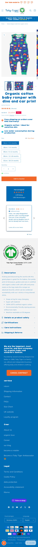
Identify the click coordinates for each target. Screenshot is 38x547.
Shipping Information (13, 391)
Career (7, 440)
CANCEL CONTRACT (19, 373)
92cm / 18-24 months (11, 160)
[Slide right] (36, 86)
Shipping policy (9, 543)
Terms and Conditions (13, 472)
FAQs (6, 401)
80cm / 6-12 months (11, 152)
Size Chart (8, 407)
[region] (19, 218)
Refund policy (12, 540)
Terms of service (31, 540)
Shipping (12, 115)
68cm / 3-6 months (10, 147)
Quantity (4, 165)
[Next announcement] (34, 19)
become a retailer (11, 450)
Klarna (7, 492)
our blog (7, 445)
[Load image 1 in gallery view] (9, 85)
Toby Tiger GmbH (18, 537)
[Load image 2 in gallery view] (19, 85)
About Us (8, 430)
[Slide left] (2, 86)
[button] (2, 10)
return (6, 386)
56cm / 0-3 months (10, 143)
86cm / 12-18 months (11, 156)
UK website (9, 412)
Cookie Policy (9, 477)
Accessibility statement (14, 487)
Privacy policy (21, 540)
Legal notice (18, 543)
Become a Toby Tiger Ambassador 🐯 (19, 457)
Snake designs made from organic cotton (17, 24)
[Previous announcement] (3, 19)
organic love (9, 435)
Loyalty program (11, 417)
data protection (10, 482)
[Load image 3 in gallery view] (28, 85)
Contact (7, 396)
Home (2, 24)
